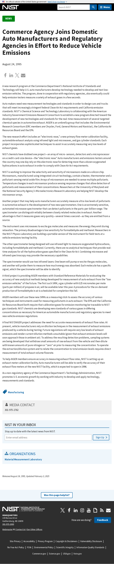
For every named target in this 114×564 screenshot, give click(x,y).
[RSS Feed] (102, 510)
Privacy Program (45, 541)
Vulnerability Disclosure (91, 541)
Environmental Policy (43, 547)
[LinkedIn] (75, 510)
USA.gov (67, 553)
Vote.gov (77, 553)
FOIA (29, 547)
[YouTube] (89, 510)
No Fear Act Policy (15, 547)
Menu (106, 7)
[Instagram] (82, 510)
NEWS (8, 18)
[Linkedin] (11, 75)
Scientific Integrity (65, 547)
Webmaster (7, 529)
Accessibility (29, 541)
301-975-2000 (8, 524)
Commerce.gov (39, 553)
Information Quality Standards (90, 547)
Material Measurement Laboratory (23, 459)
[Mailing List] (108, 510)
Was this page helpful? (57, 495)
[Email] (23, 75)
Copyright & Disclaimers (66, 541)
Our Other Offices (34, 529)
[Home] (10, 7)
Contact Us (20, 529)
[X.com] (17, 75)
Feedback (102, 520)
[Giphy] (95, 510)
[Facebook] (5, 75)
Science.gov (54, 553)
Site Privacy (15, 541)
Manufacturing (16, 392)
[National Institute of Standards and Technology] (23, 509)
